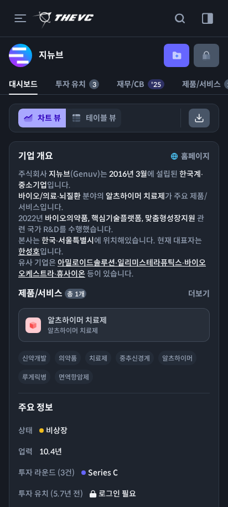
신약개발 (34, 358)
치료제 (98, 358)
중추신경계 (135, 358)
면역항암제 (74, 377)
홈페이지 (195, 156)
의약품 (68, 358)
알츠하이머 (177, 358)
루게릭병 (34, 377)
